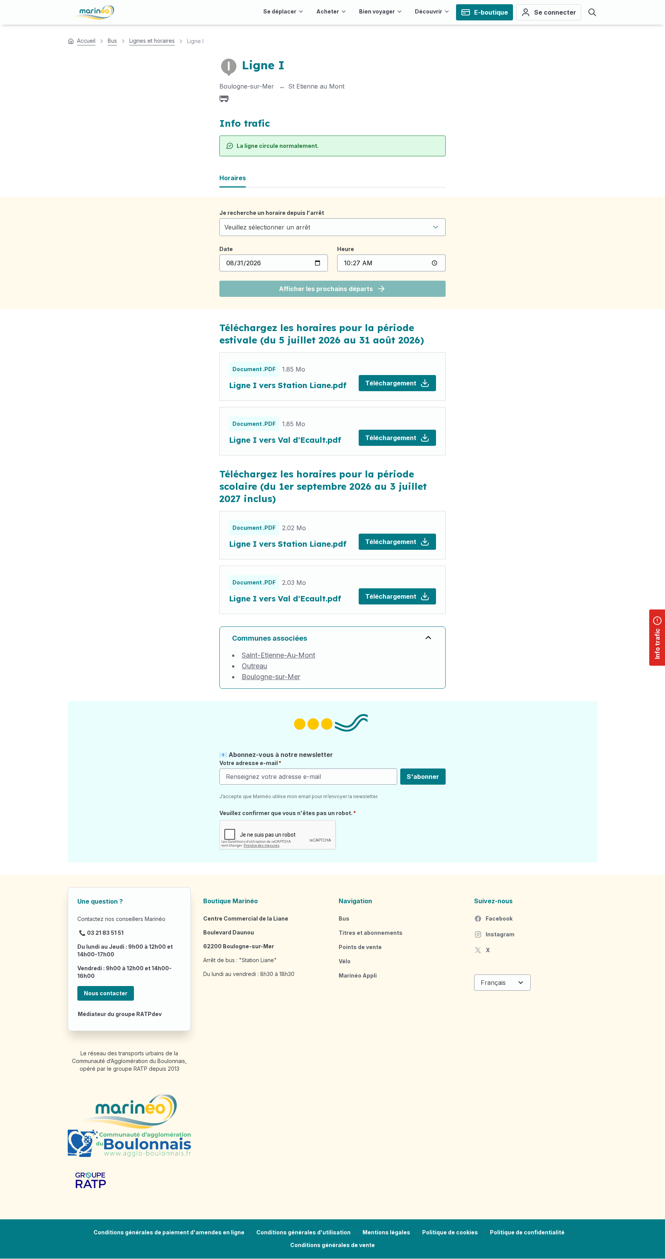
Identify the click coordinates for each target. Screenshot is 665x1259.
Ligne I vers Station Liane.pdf (287, 385)
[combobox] (332, 227)
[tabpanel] (332, 253)
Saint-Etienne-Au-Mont (278, 655)
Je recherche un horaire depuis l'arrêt (271, 212)
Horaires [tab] (232, 178)
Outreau (254, 666)
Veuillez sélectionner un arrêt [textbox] (267, 227)
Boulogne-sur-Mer (271, 677)
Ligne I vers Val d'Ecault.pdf (285, 440)
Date (226, 249)
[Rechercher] (592, 12)
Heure (345, 249)
